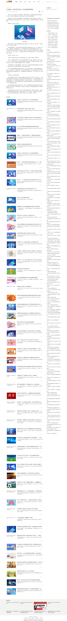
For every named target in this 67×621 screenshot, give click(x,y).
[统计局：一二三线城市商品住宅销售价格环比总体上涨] (11, 182)
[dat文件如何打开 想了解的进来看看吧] (11, 324)
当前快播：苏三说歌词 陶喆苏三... (53, 45)
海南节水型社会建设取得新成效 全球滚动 (53, 348)
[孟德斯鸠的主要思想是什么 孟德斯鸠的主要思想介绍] (11, 316)
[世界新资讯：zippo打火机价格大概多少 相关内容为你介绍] (11, 422)
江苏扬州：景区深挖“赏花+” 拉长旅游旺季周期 (27, 99)
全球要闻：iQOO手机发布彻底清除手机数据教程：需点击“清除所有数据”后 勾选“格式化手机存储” (53, 314)
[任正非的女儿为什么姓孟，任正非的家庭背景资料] (11, 458)
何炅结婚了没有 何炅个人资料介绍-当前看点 (53, 251)
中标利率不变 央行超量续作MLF (52, 433)
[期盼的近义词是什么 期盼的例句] (11, 289)
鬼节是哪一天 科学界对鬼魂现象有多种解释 (53, 224)
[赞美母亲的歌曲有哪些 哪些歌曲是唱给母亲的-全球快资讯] (11, 298)
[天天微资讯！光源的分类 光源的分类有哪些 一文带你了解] (11, 351)
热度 (9, 7)
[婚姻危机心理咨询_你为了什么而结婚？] (11, 573)
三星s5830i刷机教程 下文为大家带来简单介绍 (53, 239)
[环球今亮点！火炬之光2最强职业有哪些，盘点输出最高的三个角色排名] (11, 556)
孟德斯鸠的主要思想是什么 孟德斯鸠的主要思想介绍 (28, 313)
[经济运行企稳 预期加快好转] (11, 200)
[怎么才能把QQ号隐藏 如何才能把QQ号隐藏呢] (11, 280)
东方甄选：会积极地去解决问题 (51, 297)
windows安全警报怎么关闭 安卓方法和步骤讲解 (54, 136)
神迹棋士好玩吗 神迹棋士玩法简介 (52, 392)
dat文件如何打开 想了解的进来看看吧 (25, 322)
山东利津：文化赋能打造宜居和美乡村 (52, 304)
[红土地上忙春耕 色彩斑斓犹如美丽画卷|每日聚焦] (11, 129)
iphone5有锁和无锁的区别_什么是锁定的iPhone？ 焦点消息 (29, 588)
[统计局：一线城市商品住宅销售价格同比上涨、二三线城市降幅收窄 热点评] (11, 164)
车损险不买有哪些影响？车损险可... (53, 41)
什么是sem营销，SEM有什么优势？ (25, 517)
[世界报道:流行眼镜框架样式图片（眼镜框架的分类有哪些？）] (11, 529)
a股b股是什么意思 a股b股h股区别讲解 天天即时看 (28, 206)
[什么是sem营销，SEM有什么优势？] (11, 520)
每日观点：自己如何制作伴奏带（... (53, 39)
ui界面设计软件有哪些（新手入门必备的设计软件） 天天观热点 (29, 410)
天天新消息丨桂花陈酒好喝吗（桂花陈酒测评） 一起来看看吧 (29, 437)
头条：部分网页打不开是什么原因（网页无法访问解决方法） (29, 464)
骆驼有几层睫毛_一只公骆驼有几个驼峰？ (53, 82)
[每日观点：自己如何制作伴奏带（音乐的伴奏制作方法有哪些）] (11, 405)
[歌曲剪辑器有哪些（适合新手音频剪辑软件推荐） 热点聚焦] (11, 449)
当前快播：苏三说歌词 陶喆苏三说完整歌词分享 (27, 242)
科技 (34, 1)
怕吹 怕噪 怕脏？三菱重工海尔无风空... (52, 22)
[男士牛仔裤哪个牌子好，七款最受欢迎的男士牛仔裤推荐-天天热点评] (11, 502)
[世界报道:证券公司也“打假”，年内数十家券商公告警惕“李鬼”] (11, 173)
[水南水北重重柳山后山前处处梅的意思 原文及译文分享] (11, 227)
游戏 (29, 1)
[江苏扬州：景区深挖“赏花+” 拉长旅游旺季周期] (11, 102)
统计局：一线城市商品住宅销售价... (53, 47)
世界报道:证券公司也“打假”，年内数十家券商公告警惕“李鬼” (29, 170)
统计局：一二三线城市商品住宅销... (53, 36)
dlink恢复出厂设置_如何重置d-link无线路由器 (53, 105)
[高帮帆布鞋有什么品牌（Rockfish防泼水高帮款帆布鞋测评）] (11, 431)
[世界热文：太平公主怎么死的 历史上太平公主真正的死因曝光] (11, 262)
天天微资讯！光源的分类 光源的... (53, 34)
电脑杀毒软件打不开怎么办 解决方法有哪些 (53, 203)
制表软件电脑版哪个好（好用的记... (53, 37)
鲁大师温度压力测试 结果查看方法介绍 (52, 238)
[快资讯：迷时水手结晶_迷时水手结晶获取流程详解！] (11, 582)
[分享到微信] (39, 11)
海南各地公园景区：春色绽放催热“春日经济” (53, 407)
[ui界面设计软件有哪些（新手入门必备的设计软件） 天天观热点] (11, 413)
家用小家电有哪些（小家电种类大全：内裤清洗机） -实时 (29, 384)
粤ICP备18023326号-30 (27, 620)
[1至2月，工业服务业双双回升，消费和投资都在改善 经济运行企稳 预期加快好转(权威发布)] (11, 138)
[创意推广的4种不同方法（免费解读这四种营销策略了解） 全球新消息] (11, 396)
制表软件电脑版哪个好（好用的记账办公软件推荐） (28, 473)
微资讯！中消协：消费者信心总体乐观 (52, 422)
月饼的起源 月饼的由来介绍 (23, 268)
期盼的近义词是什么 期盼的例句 (24, 286)
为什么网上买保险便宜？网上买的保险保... (53, 26)
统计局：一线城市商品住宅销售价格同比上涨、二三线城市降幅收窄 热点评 (29, 162)
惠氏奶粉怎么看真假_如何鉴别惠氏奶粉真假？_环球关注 (29, 562)
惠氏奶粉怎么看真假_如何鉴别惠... (53, 44)
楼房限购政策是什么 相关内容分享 (52, 211)
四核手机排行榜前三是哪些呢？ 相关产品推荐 (53, 171)
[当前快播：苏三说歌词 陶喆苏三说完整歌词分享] (11, 244)
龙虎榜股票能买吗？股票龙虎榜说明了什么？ (27, 188)
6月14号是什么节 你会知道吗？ (51, 254)
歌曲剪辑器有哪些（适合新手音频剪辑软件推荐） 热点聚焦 (29, 446)
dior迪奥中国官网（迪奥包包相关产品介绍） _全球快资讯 (29, 535)
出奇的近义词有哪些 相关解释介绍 (52, 288)
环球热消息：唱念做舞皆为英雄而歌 (52, 394)
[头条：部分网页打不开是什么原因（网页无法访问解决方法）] (11, 467)
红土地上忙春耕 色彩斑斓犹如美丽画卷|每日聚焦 (28, 126)
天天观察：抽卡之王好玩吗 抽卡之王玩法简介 (53, 415)
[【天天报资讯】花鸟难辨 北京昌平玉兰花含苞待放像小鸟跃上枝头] (11, 120)
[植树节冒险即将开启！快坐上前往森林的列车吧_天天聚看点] (54, 606)
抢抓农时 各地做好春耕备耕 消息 (24, 144)
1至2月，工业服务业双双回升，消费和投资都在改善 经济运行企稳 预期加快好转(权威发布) (29, 135)
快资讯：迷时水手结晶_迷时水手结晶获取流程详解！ (29, 579)
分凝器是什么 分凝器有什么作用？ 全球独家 (27, 375)
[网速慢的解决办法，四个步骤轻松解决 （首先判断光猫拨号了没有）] (11, 493)
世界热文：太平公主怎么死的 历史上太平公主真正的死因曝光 (29, 259)
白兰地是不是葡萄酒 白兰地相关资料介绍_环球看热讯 (29, 330)
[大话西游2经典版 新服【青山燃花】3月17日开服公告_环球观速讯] (40, 606)
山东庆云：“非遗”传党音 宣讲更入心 (52, 300)
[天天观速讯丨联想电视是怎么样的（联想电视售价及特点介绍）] (11, 547)
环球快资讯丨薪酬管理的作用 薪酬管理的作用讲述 (28, 357)
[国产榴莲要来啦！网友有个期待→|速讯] (11, 111)
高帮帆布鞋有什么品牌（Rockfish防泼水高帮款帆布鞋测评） (29, 428)
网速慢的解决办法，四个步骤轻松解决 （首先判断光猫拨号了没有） (29, 491)
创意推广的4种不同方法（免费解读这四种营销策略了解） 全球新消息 (29, 393)
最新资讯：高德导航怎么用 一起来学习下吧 (53, 276)
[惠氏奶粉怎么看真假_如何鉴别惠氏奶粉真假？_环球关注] (11, 565)
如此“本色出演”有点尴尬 (50, 369)
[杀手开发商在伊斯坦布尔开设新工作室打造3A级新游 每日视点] (26, 606)
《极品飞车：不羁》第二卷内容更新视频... (53, 28)
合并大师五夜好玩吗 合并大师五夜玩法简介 (53, 347)
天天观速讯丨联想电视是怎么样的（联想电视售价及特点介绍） (29, 544)
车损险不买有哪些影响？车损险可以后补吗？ (53, 23)
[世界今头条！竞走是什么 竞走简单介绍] (11, 218)
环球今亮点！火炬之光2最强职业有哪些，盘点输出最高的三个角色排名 (29, 553)
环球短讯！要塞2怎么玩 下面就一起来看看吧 (53, 241)
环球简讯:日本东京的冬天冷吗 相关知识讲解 (53, 298)
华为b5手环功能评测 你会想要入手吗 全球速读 (27, 508)
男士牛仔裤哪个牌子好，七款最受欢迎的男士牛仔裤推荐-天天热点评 (29, 499)
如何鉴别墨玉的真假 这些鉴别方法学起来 (26, 233)
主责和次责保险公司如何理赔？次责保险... (53, 25)
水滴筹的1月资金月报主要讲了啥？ (52, 20)
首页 (7, 7)
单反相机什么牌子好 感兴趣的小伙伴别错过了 (53, 55)
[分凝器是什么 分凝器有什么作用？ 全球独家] (11, 378)
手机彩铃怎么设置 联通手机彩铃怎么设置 (53, 114)
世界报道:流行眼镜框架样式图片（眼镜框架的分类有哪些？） (29, 526)
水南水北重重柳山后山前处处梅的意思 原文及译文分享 (29, 224)
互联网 (21, 1)
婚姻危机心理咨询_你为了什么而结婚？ (26, 571)
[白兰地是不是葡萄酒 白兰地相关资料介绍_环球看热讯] (11, 333)
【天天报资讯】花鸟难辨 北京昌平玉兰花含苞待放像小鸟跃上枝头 (29, 117)
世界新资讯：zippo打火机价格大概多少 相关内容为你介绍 (29, 419)
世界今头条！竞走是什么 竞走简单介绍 (25, 215)
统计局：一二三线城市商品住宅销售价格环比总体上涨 (29, 179)
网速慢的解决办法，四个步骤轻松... (53, 42)
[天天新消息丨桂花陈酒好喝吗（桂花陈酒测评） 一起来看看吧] (11, 440)
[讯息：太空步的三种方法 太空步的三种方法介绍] (11, 342)
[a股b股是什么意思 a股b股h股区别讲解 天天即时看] (11, 209)
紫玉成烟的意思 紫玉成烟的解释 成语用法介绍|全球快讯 (29, 366)
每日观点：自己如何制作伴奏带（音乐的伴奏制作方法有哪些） (29, 402)
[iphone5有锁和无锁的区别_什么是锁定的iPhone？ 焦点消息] (11, 591)
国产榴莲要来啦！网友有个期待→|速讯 (25, 108)
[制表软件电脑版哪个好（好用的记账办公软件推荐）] (11, 476)
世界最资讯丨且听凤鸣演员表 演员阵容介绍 (53, 253)
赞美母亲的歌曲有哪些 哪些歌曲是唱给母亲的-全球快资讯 (29, 295)
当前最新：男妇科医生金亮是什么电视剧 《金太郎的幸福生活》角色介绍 (29, 250)
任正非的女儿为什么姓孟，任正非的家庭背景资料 (28, 455)
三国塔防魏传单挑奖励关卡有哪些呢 (52, 212)
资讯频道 (16, 1)
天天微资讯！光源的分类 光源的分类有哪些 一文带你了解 (29, 348)
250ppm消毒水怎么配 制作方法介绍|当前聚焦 (53, 277)
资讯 (25, 1)
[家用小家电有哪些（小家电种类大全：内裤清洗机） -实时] (11, 387)
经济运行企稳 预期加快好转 (23, 197)
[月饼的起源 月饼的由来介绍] (11, 271)
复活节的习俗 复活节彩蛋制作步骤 (52, 217)
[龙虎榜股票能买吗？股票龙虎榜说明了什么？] (11, 191)
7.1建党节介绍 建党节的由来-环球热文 (52, 292)
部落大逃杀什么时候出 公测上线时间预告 (53, 330)
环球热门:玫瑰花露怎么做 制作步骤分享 (52, 279)
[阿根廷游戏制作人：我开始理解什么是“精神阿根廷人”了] (12, 606)
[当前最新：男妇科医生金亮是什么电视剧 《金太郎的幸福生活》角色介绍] (11, 253)
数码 (38, 1)
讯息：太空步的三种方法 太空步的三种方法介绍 (27, 339)
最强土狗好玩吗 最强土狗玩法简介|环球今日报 (53, 161)
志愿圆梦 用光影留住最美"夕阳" (51, 271)
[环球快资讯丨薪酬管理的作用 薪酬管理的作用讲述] (11, 360)
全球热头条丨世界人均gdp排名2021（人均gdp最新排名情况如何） (29, 482)
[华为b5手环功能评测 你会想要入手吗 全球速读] (11, 511)
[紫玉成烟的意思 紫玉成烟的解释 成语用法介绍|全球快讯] (11, 369)
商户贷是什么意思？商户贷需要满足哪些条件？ (54, 359)
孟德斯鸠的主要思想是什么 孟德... (53, 33)
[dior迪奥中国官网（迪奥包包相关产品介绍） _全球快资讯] (11, 538)
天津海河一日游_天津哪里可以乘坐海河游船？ (53, 106)
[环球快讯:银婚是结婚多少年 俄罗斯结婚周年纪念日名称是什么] (11, 307)
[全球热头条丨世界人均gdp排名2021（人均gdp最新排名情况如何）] (11, 485)
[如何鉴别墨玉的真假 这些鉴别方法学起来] (11, 236)
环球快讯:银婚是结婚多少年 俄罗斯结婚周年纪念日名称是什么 (29, 304)
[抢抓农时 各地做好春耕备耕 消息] (11, 147)
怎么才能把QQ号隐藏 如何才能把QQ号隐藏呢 (27, 277)
